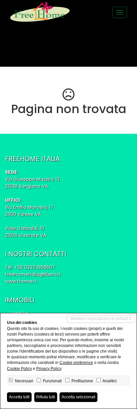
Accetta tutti (19, 397)
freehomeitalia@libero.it (33, 274)
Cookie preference (76, 362)
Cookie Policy (19, 368)
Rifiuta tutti (45, 397)
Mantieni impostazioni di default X (100, 318)
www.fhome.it (21, 281)
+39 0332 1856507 (34, 267)
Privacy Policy (48, 368)
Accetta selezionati (78, 397)
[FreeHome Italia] (40, 11)
